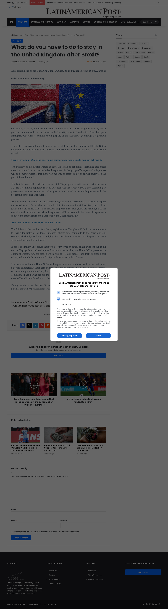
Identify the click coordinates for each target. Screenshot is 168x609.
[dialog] (84, 304)
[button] (84, 304)
